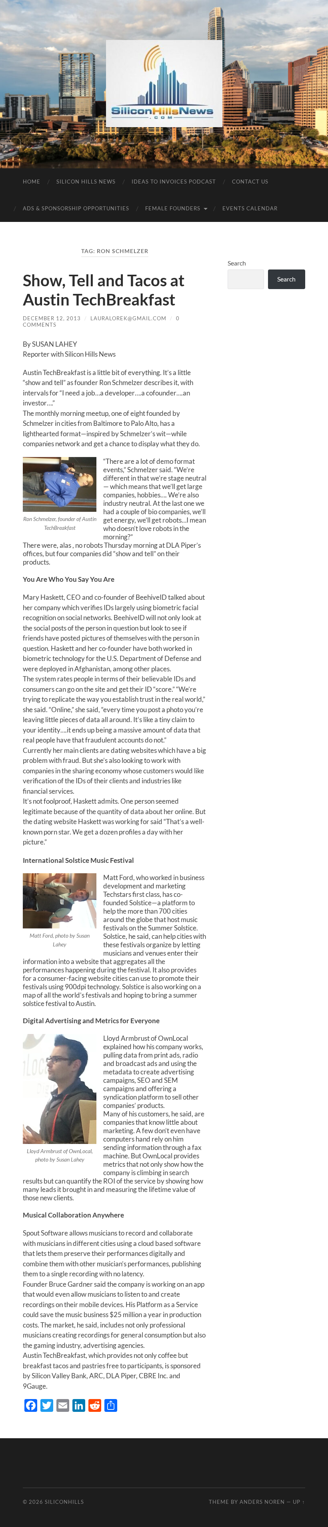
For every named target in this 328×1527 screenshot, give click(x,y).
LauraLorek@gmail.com (128, 318)
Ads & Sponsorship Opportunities (76, 208)
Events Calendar (250, 208)
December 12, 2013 (52, 318)
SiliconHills (64, 1502)
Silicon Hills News (86, 181)
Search (237, 263)
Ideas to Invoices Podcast (174, 181)
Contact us (250, 181)
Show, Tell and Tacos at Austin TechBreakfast (103, 290)
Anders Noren (262, 1502)
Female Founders (172, 208)
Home (31, 181)
